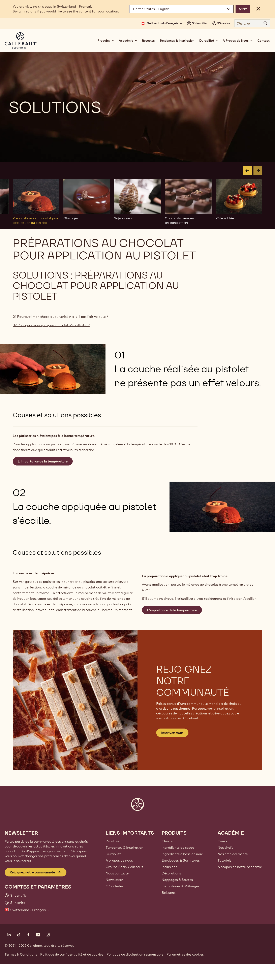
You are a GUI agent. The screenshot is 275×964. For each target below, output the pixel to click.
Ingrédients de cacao (178, 847)
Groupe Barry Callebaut (124, 867)
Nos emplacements (233, 854)
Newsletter (114, 880)
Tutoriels (224, 860)
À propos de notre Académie (240, 867)
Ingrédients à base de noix (182, 854)
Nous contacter (118, 873)
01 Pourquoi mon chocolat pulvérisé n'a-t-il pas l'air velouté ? (60, 317)
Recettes (148, 40)
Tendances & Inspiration (177, 40)
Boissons (169, 893)
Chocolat (169, 841)
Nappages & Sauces (177, 880)
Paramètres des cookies (185, 954)
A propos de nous (119, 860)
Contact (263, 40)
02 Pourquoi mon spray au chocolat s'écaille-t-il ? (51, 325)
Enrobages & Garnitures (181, 860)
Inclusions (169, 867)
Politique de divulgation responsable (134, 954)
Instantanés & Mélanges (181, 886)
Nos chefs (225, 847)
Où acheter (114, 886)
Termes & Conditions (21, 954)
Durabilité (113, 854)
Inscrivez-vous (172, 733)
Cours (222, 841)
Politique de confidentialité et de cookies (71, 954)
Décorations (171, 873)
